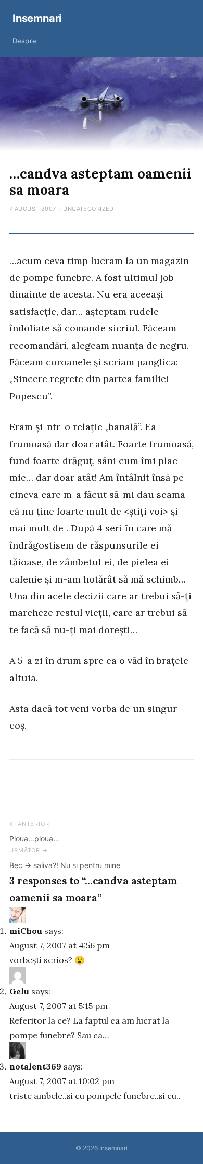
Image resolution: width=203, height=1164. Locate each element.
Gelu (19, 991)
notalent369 (35, 1066)
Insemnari (36, 18)
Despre (24, 41)
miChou (25, 930)
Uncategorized (88, 208)
